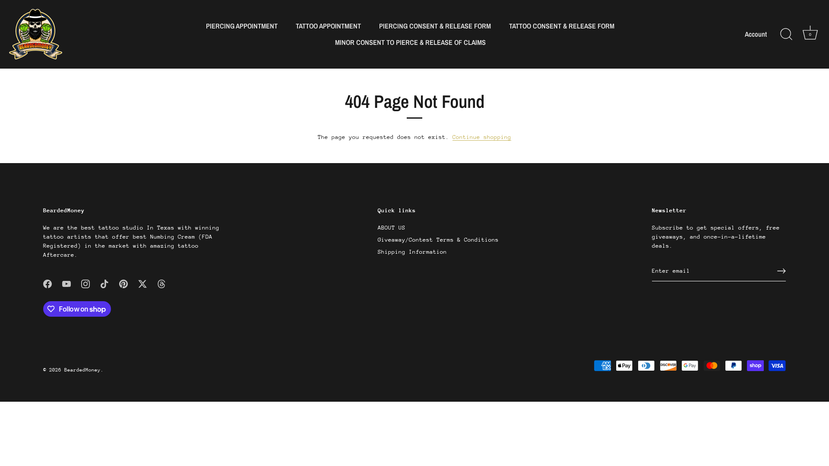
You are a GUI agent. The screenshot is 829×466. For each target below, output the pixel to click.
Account (756, 34)
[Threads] (161, 283)
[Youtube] (66, 283)
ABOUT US (391, 227)
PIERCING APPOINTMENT (242, 26)
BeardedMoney (82, 370)
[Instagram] (85, 283)
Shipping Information (412, 252)
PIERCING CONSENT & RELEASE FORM (435, 26)
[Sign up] (781, 271)
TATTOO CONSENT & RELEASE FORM (561, 26)
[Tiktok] (104, 283)
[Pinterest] (123, 283)
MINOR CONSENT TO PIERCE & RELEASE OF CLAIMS (410, 42)
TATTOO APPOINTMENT (328, 26)
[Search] (786, 34)
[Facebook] (47, 283)
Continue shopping (481, 137)
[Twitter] (142, 283)
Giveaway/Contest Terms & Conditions (438, 239)
